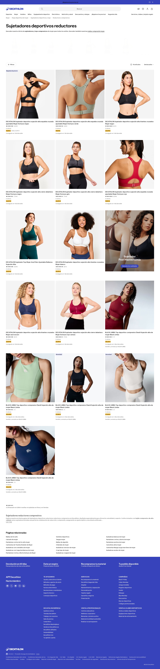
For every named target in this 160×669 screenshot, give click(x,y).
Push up (52, 54)
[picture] (30, 94)
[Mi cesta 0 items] (152, 9)
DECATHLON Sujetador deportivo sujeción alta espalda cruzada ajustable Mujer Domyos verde (80, 123)
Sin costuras (89, 54)
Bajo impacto (33, 54)
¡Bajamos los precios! (99, 14)
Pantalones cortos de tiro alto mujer (18, 542)
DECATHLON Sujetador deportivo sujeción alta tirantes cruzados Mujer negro (129, 123)
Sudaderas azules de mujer (115, 550)
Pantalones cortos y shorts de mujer (118, 539)
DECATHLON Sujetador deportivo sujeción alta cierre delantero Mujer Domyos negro (29, 193)
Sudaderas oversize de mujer (66, 547)
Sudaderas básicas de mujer (115, 537)
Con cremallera (108, 54)
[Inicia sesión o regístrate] (147, 9)
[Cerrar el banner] (152, 2)
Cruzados (70, 54)
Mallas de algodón (62, 542)
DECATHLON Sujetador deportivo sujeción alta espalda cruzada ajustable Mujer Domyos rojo (129, 193)
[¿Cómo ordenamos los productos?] (131, 64)
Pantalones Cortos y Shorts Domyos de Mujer (21, 553)
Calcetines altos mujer (113, 545)
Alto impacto (15, 54)
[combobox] (149, 64)
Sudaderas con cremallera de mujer (18, 547)
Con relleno (126, 54)
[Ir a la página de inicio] (14, 9)
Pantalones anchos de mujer (115, 542)
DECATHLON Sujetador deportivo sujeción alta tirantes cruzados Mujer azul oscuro (30, 333)
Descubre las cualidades (129, 266)
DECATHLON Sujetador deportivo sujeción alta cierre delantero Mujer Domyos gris (79, 193)
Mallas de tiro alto (12, 537)
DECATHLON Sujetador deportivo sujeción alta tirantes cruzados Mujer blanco (80, 263)
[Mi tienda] (138, 9)
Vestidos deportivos (62, 537)
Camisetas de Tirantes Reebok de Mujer (19, 545)
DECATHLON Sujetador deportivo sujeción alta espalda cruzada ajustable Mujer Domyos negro (30, 123)
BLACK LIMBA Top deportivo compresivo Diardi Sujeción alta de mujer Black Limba (129, 333)
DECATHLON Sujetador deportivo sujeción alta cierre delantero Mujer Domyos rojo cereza (79, 333)
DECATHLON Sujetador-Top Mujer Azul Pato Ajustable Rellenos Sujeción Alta (29, 263)
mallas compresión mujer (96, 31)
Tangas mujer (60, 539)
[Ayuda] (143, 9)
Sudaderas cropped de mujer (66, 553)
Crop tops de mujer (62, 550)
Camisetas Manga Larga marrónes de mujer (120, 547)
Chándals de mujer (62, 545)
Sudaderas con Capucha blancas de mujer (20, 550)
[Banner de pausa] (149, 2)
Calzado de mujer (12, 539)
